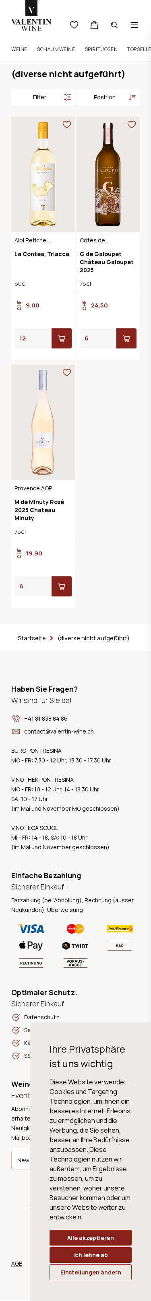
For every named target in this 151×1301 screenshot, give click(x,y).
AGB (16, 1263)
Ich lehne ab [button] (90, 1255)
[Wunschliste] (74, 25)
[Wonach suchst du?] (114, 25)
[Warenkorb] (94, 25)
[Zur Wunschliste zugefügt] (67, 124)
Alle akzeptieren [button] (90, 1238)
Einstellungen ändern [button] (90, 1272)
